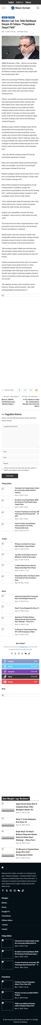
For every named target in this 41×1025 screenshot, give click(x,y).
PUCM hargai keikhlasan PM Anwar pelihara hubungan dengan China (25, 1004)
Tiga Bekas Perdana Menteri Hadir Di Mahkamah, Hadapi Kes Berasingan (26, 556)
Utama (4, 929)
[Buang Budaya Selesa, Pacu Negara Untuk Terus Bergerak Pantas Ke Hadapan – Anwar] (7, 579)
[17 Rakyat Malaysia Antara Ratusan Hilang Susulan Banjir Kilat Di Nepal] (7, 568)
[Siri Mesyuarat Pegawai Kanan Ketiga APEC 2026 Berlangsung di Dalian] (7, 632)
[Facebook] (19, 390)
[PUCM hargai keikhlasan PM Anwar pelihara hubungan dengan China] (7, 1006)
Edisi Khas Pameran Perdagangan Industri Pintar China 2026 (25, 983)
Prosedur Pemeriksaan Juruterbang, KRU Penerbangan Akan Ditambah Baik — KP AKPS (27, 513)
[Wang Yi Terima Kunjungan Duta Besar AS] (7, 609)
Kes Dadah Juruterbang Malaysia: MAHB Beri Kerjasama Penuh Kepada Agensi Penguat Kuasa (26, 502)
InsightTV (6, 911)
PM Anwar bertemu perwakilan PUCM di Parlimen (26, 994)
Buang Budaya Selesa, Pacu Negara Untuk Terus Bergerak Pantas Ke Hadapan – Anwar (27, 577)
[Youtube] (20, 681)
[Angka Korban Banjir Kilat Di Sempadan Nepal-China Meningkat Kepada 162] (7, 599)
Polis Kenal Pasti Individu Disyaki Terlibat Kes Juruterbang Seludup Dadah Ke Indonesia (27, 490)
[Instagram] (18, 654)
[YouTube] (22, 654)
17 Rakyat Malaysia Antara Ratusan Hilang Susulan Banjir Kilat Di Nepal (25, 566)
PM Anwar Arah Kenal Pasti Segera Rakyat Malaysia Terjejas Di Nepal (25, 545)
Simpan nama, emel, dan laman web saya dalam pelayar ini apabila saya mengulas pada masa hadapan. (20, 469)
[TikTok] (29, 654)
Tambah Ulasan (23, 32)
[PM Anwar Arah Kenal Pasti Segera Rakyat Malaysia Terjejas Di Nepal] (7, 546)
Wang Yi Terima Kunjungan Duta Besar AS (27, 608)
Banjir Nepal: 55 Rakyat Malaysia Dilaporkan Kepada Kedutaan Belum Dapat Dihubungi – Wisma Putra (25, 619)
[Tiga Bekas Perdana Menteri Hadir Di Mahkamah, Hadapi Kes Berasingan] (7, 557)
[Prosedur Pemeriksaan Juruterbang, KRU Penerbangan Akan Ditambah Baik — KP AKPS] (7, 515)
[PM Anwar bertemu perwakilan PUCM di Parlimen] (7, 995)
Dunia (4, 17)
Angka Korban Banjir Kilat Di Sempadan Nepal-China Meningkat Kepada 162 (26, 597)
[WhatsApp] (30, 390)
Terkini (11, 17)
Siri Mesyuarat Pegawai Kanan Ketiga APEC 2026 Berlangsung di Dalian (26, 630)
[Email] (36, 390)
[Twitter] (25, 390)
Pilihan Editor (7, 920)
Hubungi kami (23, 647)
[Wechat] (25, 654)
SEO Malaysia (23, 1022)
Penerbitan (6, 916)
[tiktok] (20, 676)
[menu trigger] (4, 8)
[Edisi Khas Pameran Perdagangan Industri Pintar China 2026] (7, 984)
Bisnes (4, 903)
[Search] (38, 8)
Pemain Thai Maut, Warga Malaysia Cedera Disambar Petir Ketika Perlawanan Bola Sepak (25, 525)
